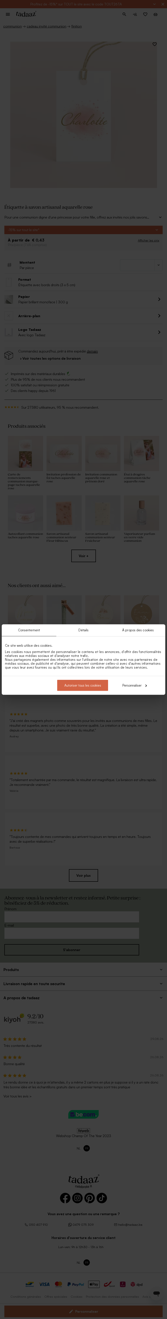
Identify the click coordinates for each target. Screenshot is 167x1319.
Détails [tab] (83, 630)
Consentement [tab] (29, 630)
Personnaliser (132, 685)
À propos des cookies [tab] (138, 630)
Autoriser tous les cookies (82, 685)
